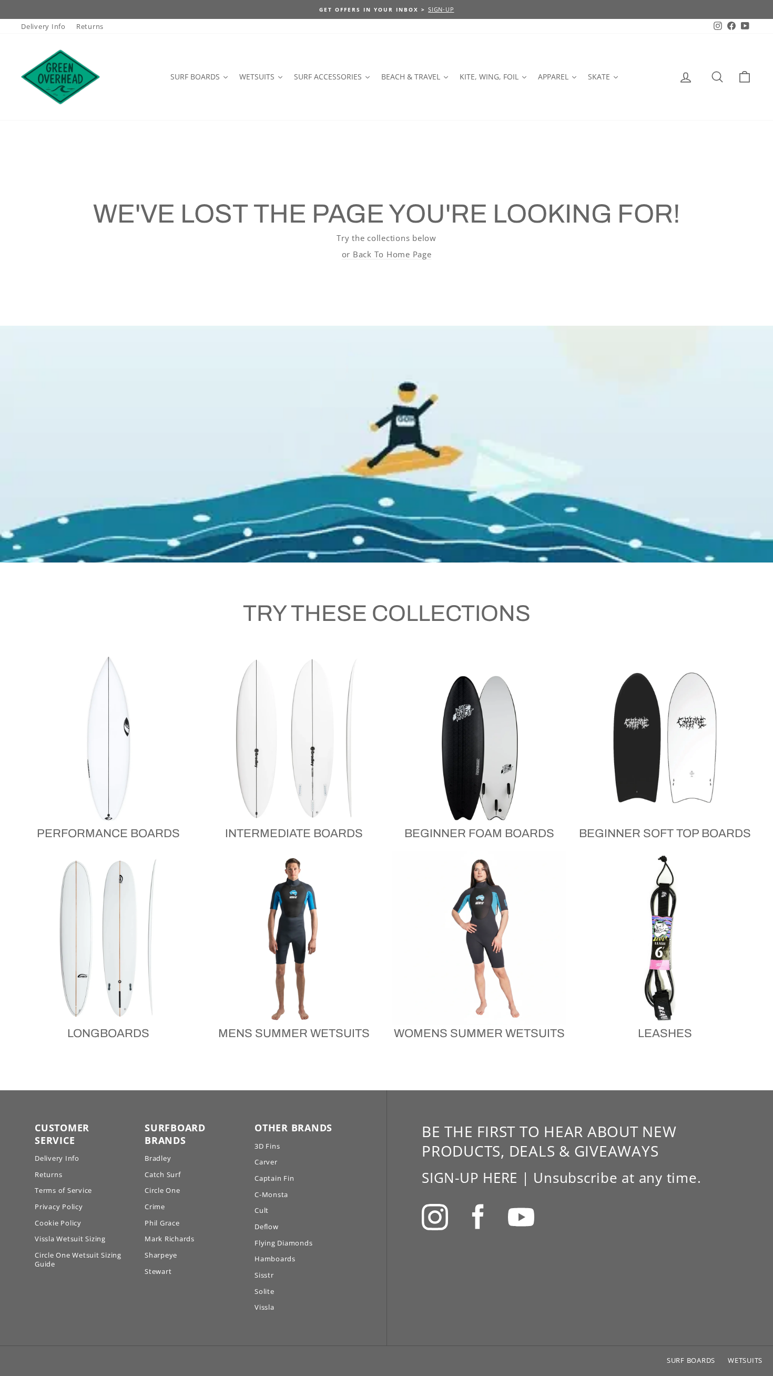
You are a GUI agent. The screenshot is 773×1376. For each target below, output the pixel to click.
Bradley (158, 1158)
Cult (262, 1210)
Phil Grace (162, 1223)
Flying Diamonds (283, 1243)
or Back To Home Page (387, 254)
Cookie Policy (58, 1223)
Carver (266, 1162)
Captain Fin (274, 1178)
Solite (264, 1291)
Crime (155, 1206)
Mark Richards (170, 1238)
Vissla (264, 1307)
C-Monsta (271, 1194)
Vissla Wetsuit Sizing (70, 1238)
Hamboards (275, 1258)
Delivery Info (43, 26)
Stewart (158, 1271)
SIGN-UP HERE (469, 1177)
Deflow (267, 1226)
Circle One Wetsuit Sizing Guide (78, 1259)
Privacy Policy (59, 1206)
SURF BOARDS (691, 1360)
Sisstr (264, 1275)
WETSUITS (745, 1360)
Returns (90, 26)
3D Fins (267, 1146)
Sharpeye (161, 1255)
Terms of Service (63, 1190)
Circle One (162, 1190)
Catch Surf (163, 1174)
